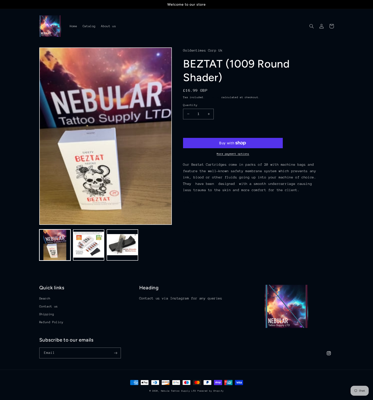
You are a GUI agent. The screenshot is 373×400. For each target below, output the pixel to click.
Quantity (190, 105)
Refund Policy (51, 322)
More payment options (233, 153)
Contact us (48, 306)
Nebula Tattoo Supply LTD (178, 391)
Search (45, 298)
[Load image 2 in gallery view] (88, 245)
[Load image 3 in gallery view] (122, 245)
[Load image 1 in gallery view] (55, 245)
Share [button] (193, 201)
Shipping (213, 97)
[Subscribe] (115, 353)
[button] (312, 26)
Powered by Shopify (211, 391)
